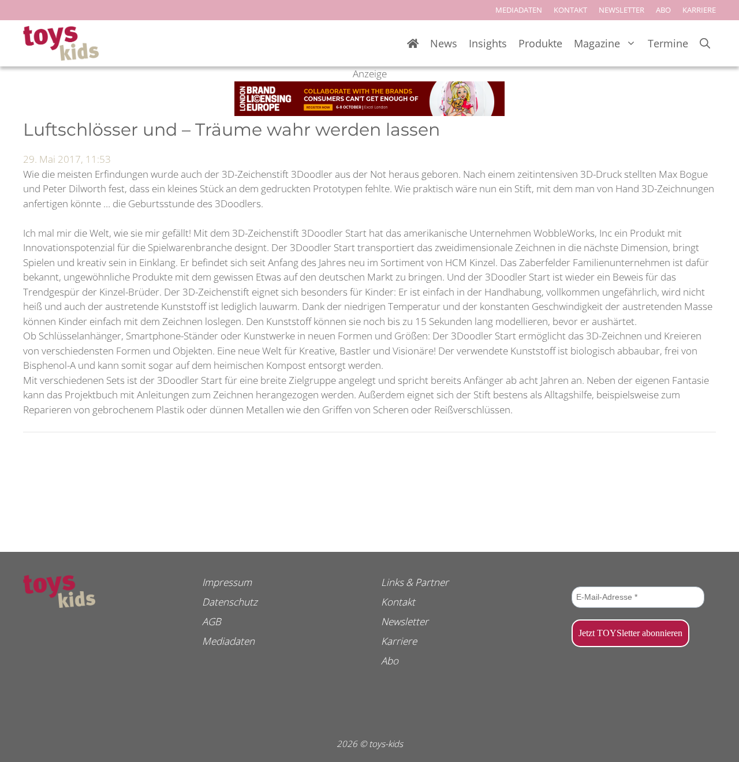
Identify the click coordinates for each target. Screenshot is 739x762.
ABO (663, 10)
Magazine (597, 43)
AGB (211, 621)
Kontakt (398, 601)
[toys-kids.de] (61, 43)
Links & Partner (415, 582)
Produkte (540, 43)
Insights (488, 43)
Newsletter (404, 621)
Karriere (399, 641)
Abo (389, 660)
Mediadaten (228, 641)
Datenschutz (229, 601)
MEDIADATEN (518, 10)
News (443, 43)
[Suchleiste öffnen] (705, 43)
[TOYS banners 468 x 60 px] (369, 112)
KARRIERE (699, 10)
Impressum (227, 582)
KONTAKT (570, 10)
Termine (668, 43)
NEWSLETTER (621, 10)
